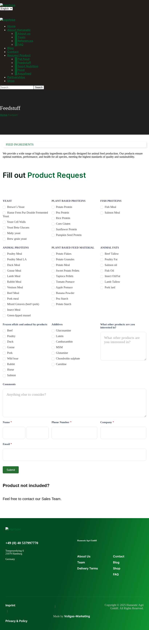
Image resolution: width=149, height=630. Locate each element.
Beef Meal (12, 293)
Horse (10, 369)
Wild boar (12, 358)
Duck (9, 341)
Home (3, 114)
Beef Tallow (111, 253)
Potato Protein (63, 206)
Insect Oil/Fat (112, 276)
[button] (74, 510)
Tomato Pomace (64, 281)
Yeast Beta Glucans (17, 227)
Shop (116, 568)
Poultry (10, 336)
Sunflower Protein (66, 229)
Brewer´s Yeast (15, 206)
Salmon (11, 375)
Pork (9, 352)
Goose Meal (13, 270)
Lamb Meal (13, 276)
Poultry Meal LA (16, 259)
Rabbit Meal (13, 281)
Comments (9, 384)
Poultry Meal (14, 253)
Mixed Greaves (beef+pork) (22, 304)
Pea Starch (61, 298)
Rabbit (10, 364)
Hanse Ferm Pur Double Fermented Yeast (25, 214)
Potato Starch (63, 304)
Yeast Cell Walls (16, 221)
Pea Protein (62, 212)
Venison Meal (14, 287)
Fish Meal (110, 206)
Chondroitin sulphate (67, 358)
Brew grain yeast (16, 238)
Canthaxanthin (64, 341)
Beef (9, 330)
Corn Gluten (62, 223)
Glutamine (61, 352)
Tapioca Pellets (64, 276)
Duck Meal (13, 265)
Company (107, 422)
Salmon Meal (112, 212)
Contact (118, 556)
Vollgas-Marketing (77, 616)
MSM (59, 347)
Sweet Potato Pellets (67, 270)
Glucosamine (63, 330)
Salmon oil (110, 265)
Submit (11, 469)
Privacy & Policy (16, 621)
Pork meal (12, 298)
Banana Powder (64, 293)
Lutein (59, 336)
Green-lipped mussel (18, 315)
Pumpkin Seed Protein (68, 235)
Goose (10, 347)
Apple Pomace (64, 287)
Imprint (10, 605)
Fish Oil (109, 270)
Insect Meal (13, 309)
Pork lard (109, 287)
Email (7, 444)
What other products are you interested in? (117, 326)
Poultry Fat (110, 259)
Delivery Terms (87, 568)
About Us (83, 556)
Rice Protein (62, 218)
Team (81, 562)
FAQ (116, 574)
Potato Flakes (63, 253)
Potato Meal (62, 265)
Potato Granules (64, 259)
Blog (116, 562)
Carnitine (61, 364)
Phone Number (62, 422)
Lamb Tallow (112, 281)
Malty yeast (13, 233)
